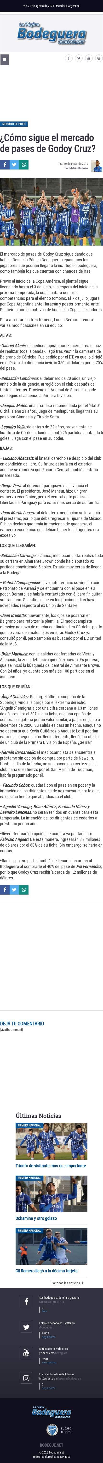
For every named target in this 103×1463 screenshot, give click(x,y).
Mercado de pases (13, 124)
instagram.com (60, 1378)
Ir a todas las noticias (65, 1283)
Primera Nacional (29, 1125)
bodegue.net (51, 1445)
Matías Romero (78, 168)
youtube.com (53, 1353)
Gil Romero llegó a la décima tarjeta (47, 1270)
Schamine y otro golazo (36, 1218)
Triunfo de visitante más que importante (51, 1165)
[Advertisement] (51, 93)
